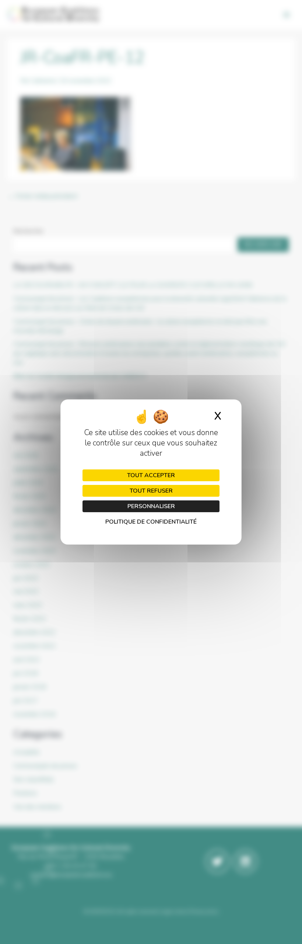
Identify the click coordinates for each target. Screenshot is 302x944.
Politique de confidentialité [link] (151, 522)
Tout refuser (151, 491)
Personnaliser (151, 506)
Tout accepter (151, 475)
